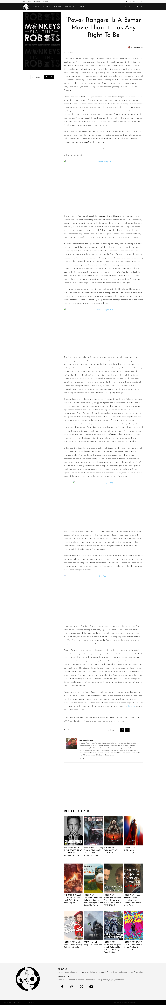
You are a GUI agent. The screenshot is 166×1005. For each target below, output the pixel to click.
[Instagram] (130, 1)
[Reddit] (134, 1)
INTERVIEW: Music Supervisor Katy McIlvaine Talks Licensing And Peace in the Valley (132, 900)
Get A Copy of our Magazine (40, 1)
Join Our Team (27, 1)
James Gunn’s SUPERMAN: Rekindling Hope (131, 850)
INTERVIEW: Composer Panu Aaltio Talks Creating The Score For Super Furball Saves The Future (93, 900)
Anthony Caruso (138, 47)
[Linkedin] (80, 758)
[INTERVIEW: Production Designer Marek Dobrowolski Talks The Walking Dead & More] (113, 925)
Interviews (70, 6)
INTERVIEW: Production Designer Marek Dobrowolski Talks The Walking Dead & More (112, 947)
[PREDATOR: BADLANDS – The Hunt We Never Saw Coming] (113, 830)
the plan (131, 706)
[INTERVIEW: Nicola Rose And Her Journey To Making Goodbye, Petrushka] (73, 925)
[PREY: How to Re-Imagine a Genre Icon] (93, 925)
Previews (47, 6)
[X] (138, 1)
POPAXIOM (82, 6)
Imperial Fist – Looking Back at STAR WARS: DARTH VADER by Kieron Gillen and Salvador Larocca (93, 853)
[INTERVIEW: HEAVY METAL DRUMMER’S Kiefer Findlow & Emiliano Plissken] (133, 925)
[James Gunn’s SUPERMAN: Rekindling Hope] (133, 830)
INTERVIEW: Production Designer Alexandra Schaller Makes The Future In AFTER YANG (112, 900)
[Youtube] (141, 1)
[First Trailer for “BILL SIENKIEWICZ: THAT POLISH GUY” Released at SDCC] (73, 830)
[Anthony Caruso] (129, 47)
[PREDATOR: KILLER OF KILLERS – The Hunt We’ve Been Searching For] (73, 878)
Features (58, 6)
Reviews (36, 6)
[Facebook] (126, 1)
